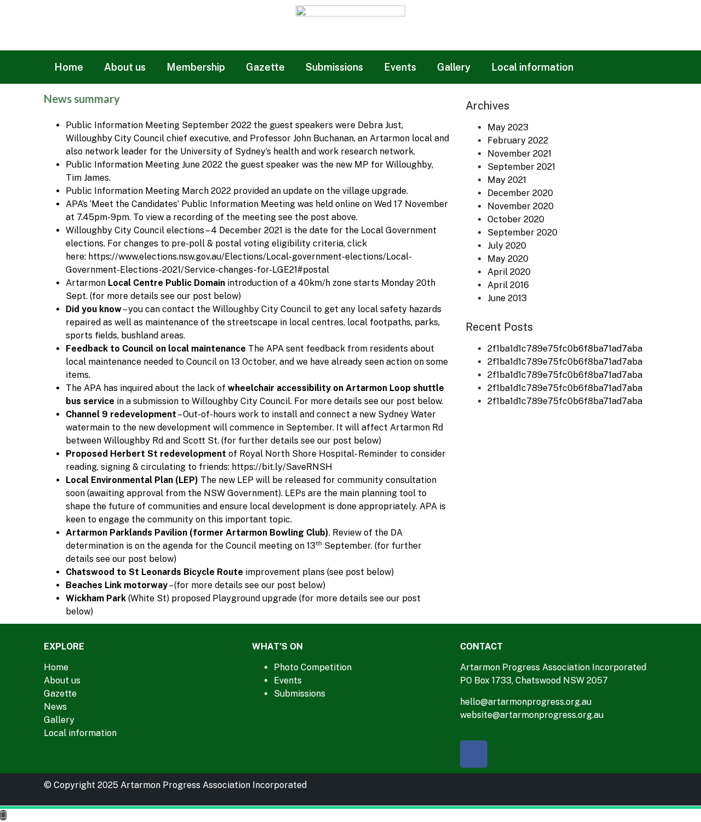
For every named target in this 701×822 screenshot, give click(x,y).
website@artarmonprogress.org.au (532, 715)
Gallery (453, 67)
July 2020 (506, 245)
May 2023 (507, 127)
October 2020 (515, 219)
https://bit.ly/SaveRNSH (282, 467)
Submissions (334, 67)
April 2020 (509, 272)
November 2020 (520, 206)
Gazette (265, 67)
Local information (532, 67)
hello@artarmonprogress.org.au (525, 702)
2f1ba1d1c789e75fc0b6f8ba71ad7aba (564, 348)
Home (68, 67)
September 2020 (522, 232)
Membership (195, 67)
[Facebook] (473, 754)
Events (400, 67)
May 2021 (506, 180)
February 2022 (517, 140)
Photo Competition (313, 667)
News (55, 707)
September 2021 (521, 167)
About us (125, 67)
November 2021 (519, 153)
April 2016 (508, 285)
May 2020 (507, 259)
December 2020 (520, 193)
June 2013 (507, 298)
